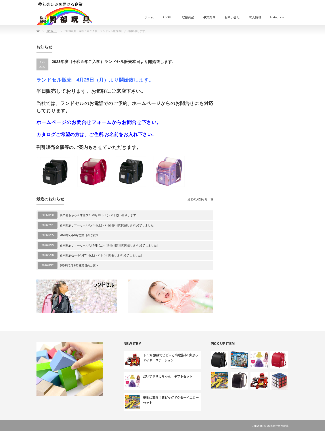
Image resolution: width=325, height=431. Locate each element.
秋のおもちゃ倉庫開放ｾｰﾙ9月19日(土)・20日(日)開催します (98, 215)
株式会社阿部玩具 (278, 425)
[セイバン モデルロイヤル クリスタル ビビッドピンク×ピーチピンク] (279, 360)
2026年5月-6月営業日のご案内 (79, 265)
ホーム (149, 17)
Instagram (277, 17)
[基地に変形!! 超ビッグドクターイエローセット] (219, 380)
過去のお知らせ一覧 (200, 199)
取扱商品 (188, 17)
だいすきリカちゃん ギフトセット (168, 376)
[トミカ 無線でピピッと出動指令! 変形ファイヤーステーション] (259, 380)
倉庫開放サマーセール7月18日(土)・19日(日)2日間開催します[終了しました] (109, 245)
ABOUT (167, 17)
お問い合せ (232, 17)
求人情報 (255, 17)
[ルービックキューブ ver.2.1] (279, 380)
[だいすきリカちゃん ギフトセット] (259, 360)
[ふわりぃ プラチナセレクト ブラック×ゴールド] (239, 380)
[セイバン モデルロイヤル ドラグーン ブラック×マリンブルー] (219, 360)
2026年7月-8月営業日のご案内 (79, 235)
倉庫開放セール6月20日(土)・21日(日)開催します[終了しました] (101, 255)
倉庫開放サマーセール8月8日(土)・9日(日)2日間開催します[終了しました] (107, 225)
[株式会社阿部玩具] (64, 13)
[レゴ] (239, 360)
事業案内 (209, 17)
